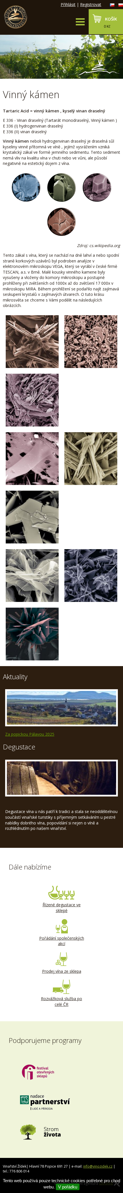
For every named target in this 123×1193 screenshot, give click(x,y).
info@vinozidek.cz (97, 1166)
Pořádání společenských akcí (61, 941)
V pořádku (67, 1186)
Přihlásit (68, 4)
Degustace (19, 746)
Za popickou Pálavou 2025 (29, 734)
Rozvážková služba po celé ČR (61, 1001)
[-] (32, 341)
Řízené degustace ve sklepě (62, 907)
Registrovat (90, 4)
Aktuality (15, 676)
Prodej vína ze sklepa (61, 971)
